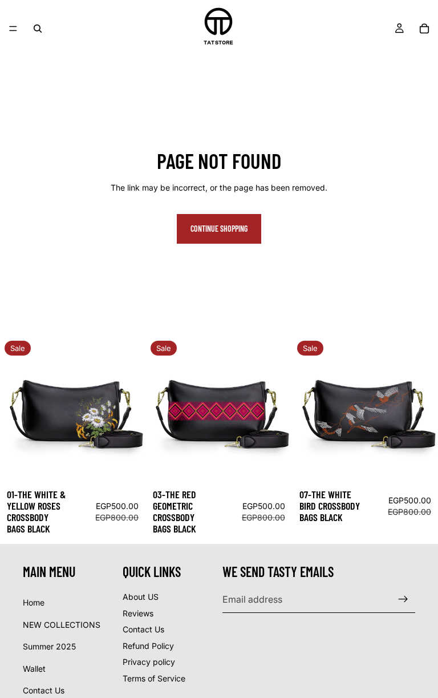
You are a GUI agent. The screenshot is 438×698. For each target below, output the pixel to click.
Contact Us (43, 691)
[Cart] (424, 28)
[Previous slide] (17, 409)
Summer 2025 (49, 647)
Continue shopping (219, 228)
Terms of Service (154, 678)
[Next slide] (128, 409)
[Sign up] (403, 600)
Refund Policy (148, 646)
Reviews (138, 613)
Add (138, 465)
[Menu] (13, 28)
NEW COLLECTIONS (61, 625)
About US (141, 597)
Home (33, 602)
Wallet (34, 668)
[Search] (37, 28)
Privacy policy (149, 662)
